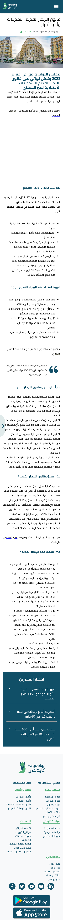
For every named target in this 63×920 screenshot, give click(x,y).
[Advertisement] (31, 149)
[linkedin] (50, 887)
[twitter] (22, 887)
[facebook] (12, 887)
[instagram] (41, 887)
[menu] (56, 6)
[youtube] (31, 887)
